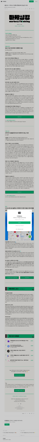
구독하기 (19, 222)
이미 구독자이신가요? (19, 229)
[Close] (30, 211)
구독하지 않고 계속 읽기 (19, 225)
